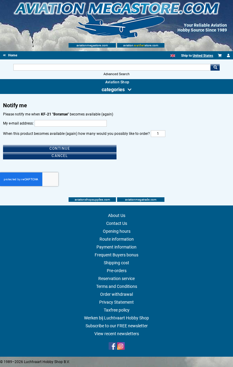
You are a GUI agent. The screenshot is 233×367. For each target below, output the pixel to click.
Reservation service (116, 278)
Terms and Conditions (116, 286)
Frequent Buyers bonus (116, 254)
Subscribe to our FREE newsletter (117, 325)
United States (203, 56)
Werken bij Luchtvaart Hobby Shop (116, 317)
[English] (173, 56)
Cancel (60, 156)
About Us (116, 215)
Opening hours (116, 231)
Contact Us (116, 223)
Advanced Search (116, 74)
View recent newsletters (116, 333)
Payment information (116, 247)
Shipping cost (116, 262)
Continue (59, 148)
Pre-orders (117, 270)
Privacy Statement (116, 302)
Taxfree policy (117, 310)
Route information (117, 239)
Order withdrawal (116, 294)
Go (215, 67)
